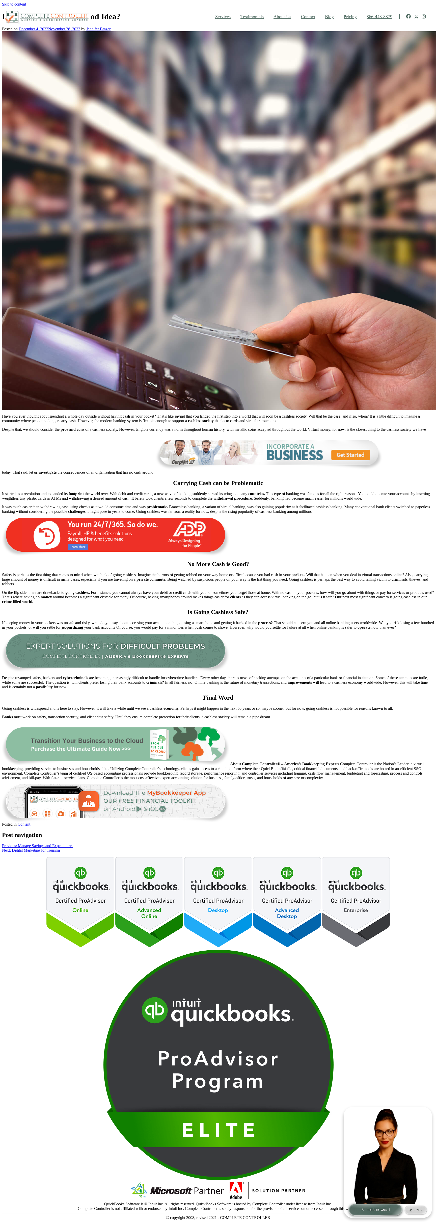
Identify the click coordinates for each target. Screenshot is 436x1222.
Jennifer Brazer (98, 29)
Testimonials (252, 16)
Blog (329, 16)
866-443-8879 (379, 16)
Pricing (350, 16)
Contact (308, 16)
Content (24, 824)
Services (223, 16)
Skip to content (14, 4)
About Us (282, 16)
